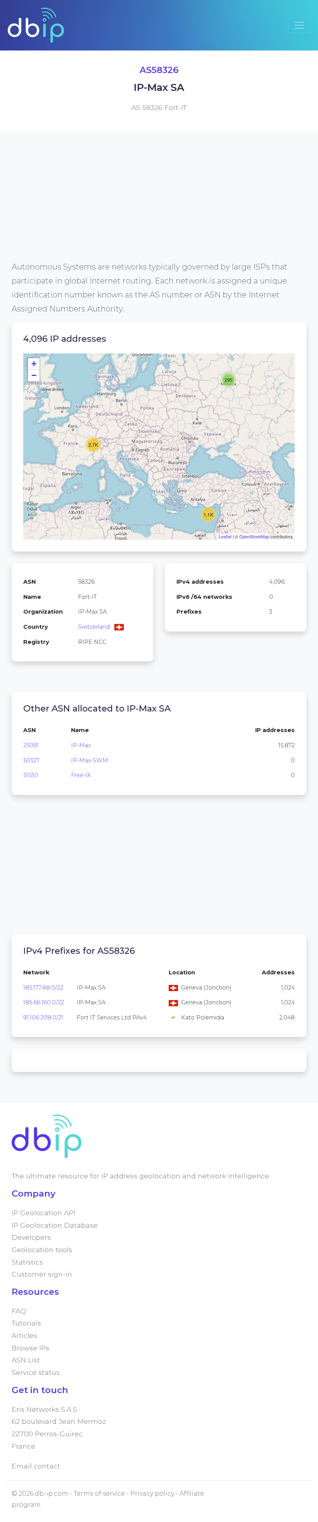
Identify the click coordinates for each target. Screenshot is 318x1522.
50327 (31, 760)
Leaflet (225, 536)
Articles (24, 1335)
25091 (31, 745)
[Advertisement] (159, 205)
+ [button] (33, 364)
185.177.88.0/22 (43, 987)
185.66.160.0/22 (43, 1002)
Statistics (27, 1262)
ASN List (26, 1360)
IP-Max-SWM (89, 760)
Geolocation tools (42, 1249)
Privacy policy (152, 1493)
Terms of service (99, 1493)
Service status (36, 1372)
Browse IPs (30, 1348)
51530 (30, 775)
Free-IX (81, 775)
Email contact (36, 1466)
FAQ (19, 1311)
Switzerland (94, 626)
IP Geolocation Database (55, 1225)
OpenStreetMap (254, 536)
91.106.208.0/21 (43, 1017)
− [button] (33, 375)
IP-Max (81, 745)
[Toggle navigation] (299, 25)
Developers (31, 1237)
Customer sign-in (42, 1274)
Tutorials (26, 1323)
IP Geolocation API (43, 1213)
